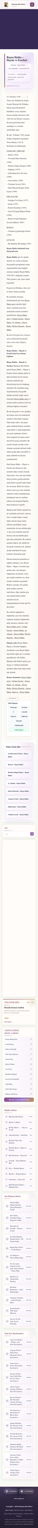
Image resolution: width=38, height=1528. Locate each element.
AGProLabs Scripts (19, 1510)
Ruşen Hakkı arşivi (21, 399)
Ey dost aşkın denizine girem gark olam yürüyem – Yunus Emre (16, 1267)
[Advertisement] (19, 29)
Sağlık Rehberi (29, 1510)
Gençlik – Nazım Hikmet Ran (17, 1162)
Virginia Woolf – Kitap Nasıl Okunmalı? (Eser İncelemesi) (16, 1353)
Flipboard (24, 716)
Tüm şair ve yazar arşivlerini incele (19, 1100)
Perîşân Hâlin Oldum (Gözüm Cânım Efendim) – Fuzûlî (16, 1206)
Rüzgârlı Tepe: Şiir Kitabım (15, 1141)
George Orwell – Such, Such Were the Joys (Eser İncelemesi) (16, 1377)
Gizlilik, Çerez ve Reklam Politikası (23, 1524)
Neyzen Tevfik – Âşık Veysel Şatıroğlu (15, 1321)
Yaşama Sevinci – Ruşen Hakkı (18, 799)
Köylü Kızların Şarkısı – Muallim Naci (17, 1186)
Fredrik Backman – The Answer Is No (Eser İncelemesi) (16, 1436)
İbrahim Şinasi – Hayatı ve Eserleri (18, 1149)
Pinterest (13, 716)
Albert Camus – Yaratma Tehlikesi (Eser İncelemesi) (16, 1389)
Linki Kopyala (19, 730)
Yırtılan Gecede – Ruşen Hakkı (18, 814)
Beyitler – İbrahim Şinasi (17, 1174)
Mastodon (19, 721)
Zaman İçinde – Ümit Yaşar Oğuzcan (15, 1310)
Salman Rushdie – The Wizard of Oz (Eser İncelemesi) (16, 1425)
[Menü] (32, 4)
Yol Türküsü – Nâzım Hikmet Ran (16, 1256)
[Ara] (32, 834)
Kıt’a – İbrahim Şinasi (16, 1168)
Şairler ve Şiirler (14, 1122)
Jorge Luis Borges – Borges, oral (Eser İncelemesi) (16, 1342)
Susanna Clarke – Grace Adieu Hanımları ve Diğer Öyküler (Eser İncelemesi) (16, 1460)
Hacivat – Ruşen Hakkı (21, 692)
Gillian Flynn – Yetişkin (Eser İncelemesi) (15, 1472)
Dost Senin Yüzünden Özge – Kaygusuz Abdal (16, 1217)
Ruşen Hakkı (21, 65)
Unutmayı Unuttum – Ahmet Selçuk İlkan (16, 1300)
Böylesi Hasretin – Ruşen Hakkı (18, 791)
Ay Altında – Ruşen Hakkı (16, 783)
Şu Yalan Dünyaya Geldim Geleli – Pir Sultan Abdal (16, 1239)
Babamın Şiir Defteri (18, 4)
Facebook (24, 707)
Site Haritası (19, 1498)
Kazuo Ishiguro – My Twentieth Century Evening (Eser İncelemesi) (16, 1400)
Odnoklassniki (19, 725)
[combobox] (17, 834)
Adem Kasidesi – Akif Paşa (18, 1135)
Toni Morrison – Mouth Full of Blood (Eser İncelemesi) (15, 1413)
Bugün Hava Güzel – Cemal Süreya (16, 1248)
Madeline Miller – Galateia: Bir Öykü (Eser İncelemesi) (16, 1446)
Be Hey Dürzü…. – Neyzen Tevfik (18, 1128)
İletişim (32, 1522)
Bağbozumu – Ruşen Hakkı (17, 807)
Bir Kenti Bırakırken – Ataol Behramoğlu (16, 1289)
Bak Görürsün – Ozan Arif (18, 1155)
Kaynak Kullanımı (18, 1514)
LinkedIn (24, 712)
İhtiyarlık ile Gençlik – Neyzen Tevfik (16, 1228)
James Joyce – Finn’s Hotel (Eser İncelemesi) (16, 1365)
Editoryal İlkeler (8, 1514)
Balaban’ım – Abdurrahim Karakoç (14, 1278)
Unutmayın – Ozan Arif (17, 1179)
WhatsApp (13, 707)
